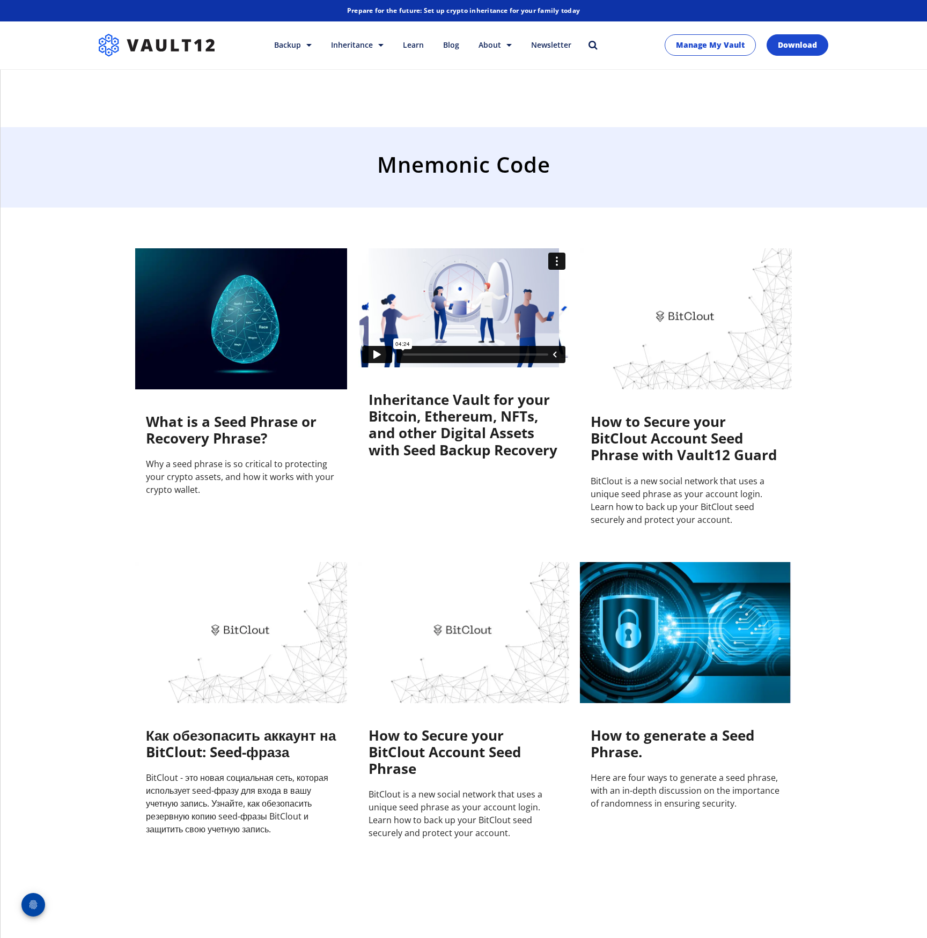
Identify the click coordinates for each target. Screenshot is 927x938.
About (491, 45)
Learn (413, 45)
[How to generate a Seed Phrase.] (686, 632)
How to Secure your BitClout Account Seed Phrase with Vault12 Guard (684, 438)
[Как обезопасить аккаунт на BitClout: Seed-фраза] (241, 632)
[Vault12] (157, 45)
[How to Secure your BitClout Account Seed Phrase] (464, 632)
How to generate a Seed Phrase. (672, 744)
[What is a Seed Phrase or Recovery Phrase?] (241, 318)
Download (797, 45)
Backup (288, 45)
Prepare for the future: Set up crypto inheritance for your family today (463, 10)
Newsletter (551, 45)
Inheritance (353, 45)
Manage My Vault (710, 45)
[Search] (593, 45)
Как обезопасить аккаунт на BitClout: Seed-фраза (241, 744)
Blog (451, 45)
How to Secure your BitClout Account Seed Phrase (445, 752)
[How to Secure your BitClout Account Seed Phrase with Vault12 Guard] (686, 318)
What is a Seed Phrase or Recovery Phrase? (231, 430)
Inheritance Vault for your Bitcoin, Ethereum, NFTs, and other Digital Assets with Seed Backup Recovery (463, 425)
